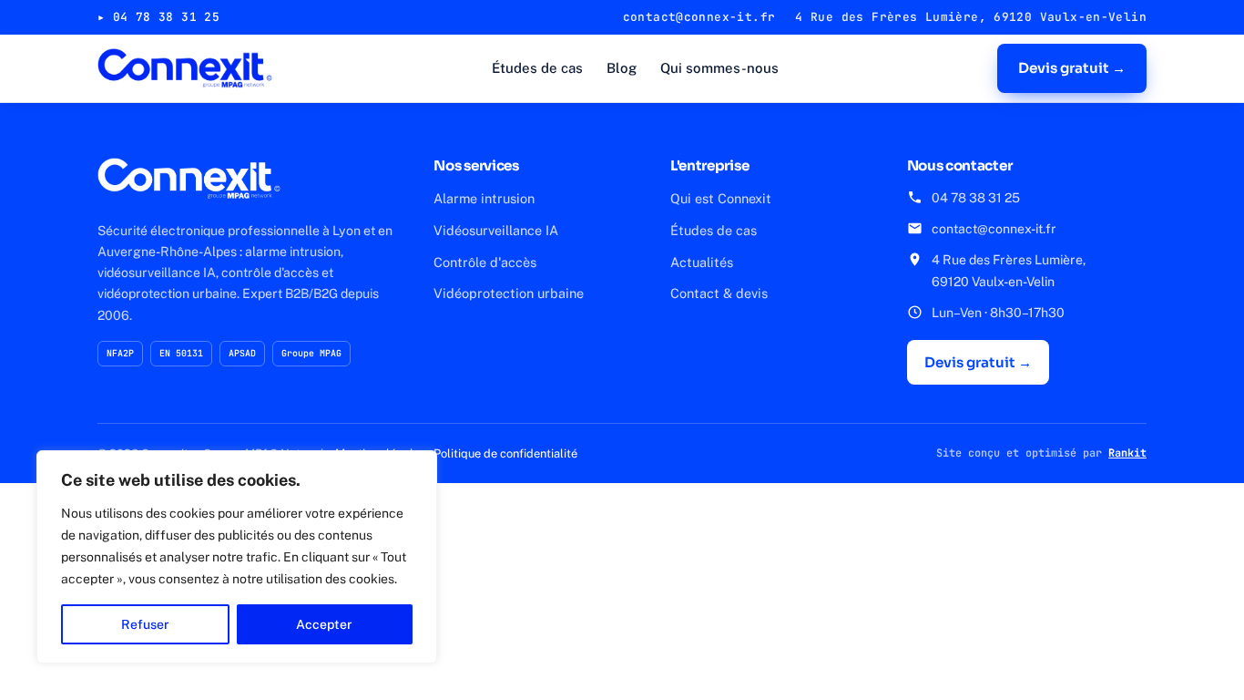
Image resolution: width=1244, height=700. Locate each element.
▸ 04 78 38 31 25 (158, 17)
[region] (236, 557)
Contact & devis (719, 293)
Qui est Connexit (720, 198)
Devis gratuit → (1072, 68)
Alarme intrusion (484, 198)
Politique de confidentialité (505, 453)
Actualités (701, 262)
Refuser (145, 624)
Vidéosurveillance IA (495, 230)
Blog (622, 68)
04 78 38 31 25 (976, 197)
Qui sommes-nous (719, 68)
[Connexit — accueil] (184, 68)
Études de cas (537, 68)
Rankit (1127, 453)
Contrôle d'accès (484, 262)
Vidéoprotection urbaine (508, 293)
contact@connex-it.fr (994, 228)
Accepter (324, 624)
